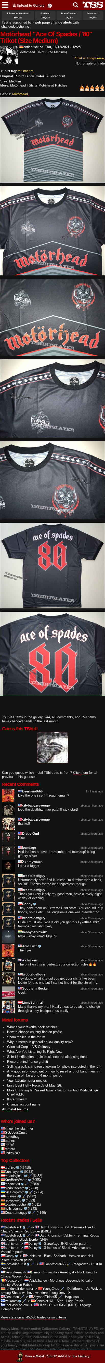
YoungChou (50, 1289)
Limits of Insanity (44, 1272)
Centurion (12, 1297)
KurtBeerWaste (16, 1180)
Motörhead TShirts (23, 85)
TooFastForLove (17, 1305)
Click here (80, 773)
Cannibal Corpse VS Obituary (28, 1047)
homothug (12, 1137)
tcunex (10, 1141)
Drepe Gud (30, 833)
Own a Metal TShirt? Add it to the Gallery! (57, 1356)
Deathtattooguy (16, 1213)
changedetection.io (15, 26)
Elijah (42, 1305)
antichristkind (33, 47)
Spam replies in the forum (26, 1037)
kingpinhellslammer (19, 1128)
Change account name (23, 1104)
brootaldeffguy (33, 876)
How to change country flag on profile (34, 1032)
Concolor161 (44, 1301)
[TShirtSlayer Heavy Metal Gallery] (91, 5)
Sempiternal (13, 1272)
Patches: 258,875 (45, 15)
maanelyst (12, 1184)
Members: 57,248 (93, 15)
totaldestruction (16, 1204)
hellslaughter (14, 1208)
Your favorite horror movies (27, 1080)
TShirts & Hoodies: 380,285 (18, 15)
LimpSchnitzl (32, 1002)
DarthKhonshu (50, 1227)
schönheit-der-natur (19, 1289)
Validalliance (38, 1280)
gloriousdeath (14, 1188)
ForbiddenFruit (15, 1264)
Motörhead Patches (52, 85)
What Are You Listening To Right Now (34, 1052)
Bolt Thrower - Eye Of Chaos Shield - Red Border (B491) (48, 1229)
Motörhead (20, 94)
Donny (27, 904)
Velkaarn (11, 1301)
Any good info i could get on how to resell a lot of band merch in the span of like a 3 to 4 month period (54, 1073)
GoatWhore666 (54, 1264)
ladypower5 (13, 1200)
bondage (29, 848)
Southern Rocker (35, 988)
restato (10, 1149)
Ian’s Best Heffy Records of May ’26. (34, 1085)
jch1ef (9, 1145)
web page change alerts (53, 22)
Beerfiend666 (32, 791)
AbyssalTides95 (45, 1297)
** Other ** (25, 71)
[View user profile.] (9, 62)
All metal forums (15, 1109)
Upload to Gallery (30, 5)
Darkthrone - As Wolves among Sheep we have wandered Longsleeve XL (51, 1291)
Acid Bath (29, 946)
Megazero (12, 1280)
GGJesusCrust (16, 1132)
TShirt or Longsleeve (88, 58)
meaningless (14, 1176)
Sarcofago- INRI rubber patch (65, 1244)
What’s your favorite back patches (32, 1027)
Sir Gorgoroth (14, 1192)
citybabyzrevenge (36, 805)
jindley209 (12, 1153)
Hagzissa (72, 1297)
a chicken (29, 960)
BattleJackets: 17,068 (69, 15)
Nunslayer (12, 1172)
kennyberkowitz (34, 932)
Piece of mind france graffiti (27, 1062)
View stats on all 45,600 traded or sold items (34, 1317)
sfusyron (11, 1196)
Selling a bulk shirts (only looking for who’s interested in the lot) (53, 1066)
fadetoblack (13, 1227)
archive (10, 1167)
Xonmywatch (32, 862)
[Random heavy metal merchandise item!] (50, 5)
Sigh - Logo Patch (70, 1301)
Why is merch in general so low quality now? (40, 1042)
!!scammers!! (17, 1099)
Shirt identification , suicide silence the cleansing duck (47, 1057)
